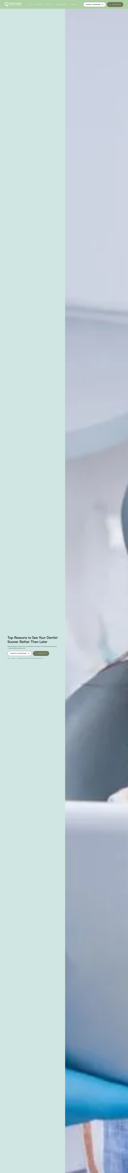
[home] (13, 4)
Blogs (14, 658)
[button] (39, 4)
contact (73, 4)
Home (29, 4)
